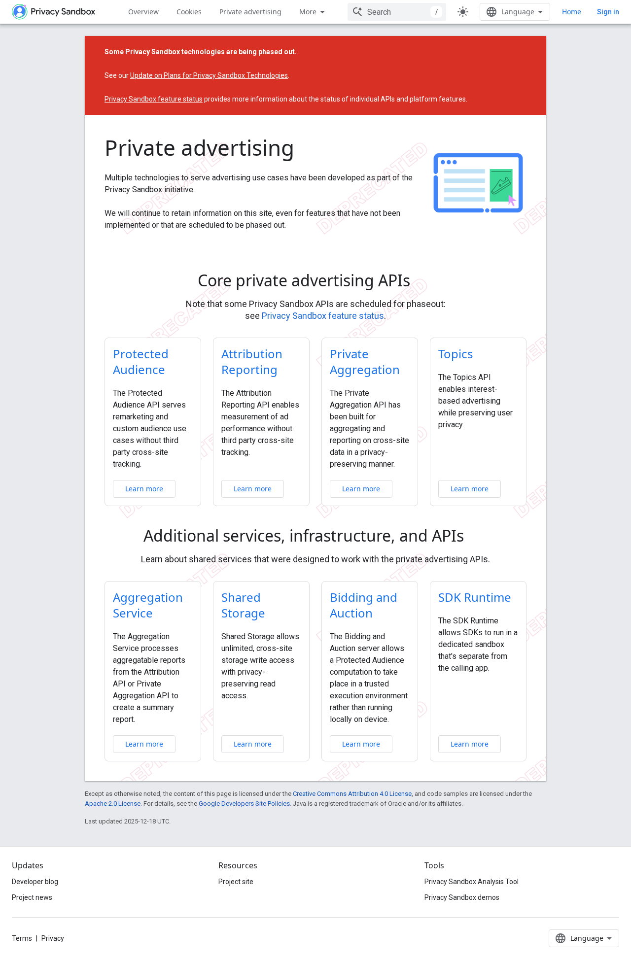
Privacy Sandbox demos (461, 897)
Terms (22, 938)
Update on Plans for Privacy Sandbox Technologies (209, 75)
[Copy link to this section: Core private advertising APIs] (424, 282)
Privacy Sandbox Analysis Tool (471, 882)
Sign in (608, 12)
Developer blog (35, 882)
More (307, 11)
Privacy (52, 938)
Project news (32, 897)
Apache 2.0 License (112, 803)
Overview (143, 11)
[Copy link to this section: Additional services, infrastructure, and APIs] (478, 537)
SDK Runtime (474, 597)
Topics (455, 353)
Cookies (189, 11)
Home (571, 11)
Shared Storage (243, 605)
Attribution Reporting (251, 361)
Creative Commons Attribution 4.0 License (352, 793)
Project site (235, 882)
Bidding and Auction (363, 605)
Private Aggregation (365, 361)
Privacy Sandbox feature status (154, 99)
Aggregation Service (148, 605)
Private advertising (250, 11)
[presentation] (316, 280)
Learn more (144, 488)
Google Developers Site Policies (244, 803)
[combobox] (397, 12)
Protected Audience (141, 361)
